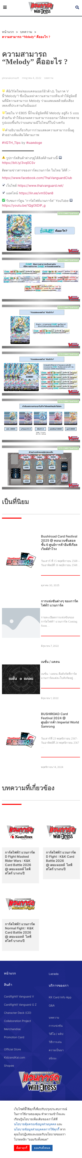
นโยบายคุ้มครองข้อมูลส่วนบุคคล (35, 1124)
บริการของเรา (58, 985)
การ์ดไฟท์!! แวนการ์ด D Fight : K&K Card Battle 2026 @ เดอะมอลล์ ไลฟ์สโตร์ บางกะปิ (61, 860)
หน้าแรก (10, 973)
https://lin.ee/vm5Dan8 (36, 193)
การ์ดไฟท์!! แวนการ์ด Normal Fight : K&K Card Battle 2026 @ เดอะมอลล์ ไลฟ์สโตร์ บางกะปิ (20, 932)
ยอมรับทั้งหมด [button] (42, 1147)
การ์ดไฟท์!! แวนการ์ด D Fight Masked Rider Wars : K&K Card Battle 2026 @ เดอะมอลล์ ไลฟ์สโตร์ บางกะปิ (20, 862)
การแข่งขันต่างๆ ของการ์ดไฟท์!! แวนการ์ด (59, 603)
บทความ (26, 32)
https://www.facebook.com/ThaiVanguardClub (37, 178)
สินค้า (8, 985)
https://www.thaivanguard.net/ (40, 186)
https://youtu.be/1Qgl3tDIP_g (24, 205)
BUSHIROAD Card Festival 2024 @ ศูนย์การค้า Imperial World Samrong (60, 720)
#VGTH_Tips (11, 143)
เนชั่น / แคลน (50, 662)
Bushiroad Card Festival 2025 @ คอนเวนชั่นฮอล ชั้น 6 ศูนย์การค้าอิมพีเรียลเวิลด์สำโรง (59, 542)
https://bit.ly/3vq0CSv (18, 163)
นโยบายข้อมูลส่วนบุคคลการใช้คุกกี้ (36, 1129)
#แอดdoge (34, 143)
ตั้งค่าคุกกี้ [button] (21, 1147)
